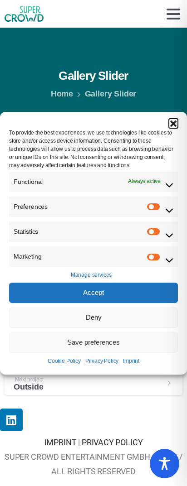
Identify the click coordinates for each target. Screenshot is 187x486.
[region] (164, 463)
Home (62, 93)
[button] (173, 122)
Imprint (131, 361)
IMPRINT (60, 442)
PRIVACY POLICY (112, 442)
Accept (93, 292)
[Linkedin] (11, 420)
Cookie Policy (64, 361)
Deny (94, 317)
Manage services (91, 275)
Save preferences (93, 342)
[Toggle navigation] (173, 14)
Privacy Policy (102, 361)
